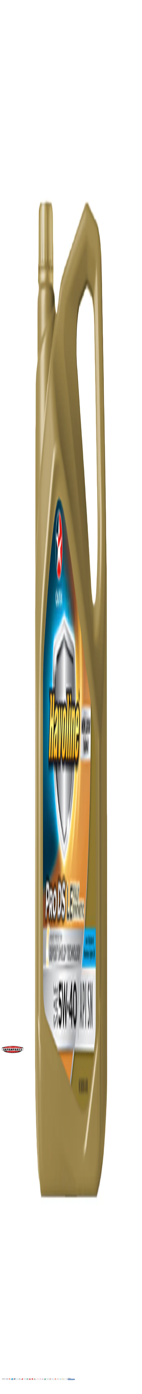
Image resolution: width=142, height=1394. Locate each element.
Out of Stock (10, 294)
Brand (9, 485)
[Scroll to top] (5, 1391)
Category (11, 514)
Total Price (8, 285)
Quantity (7, 274)
